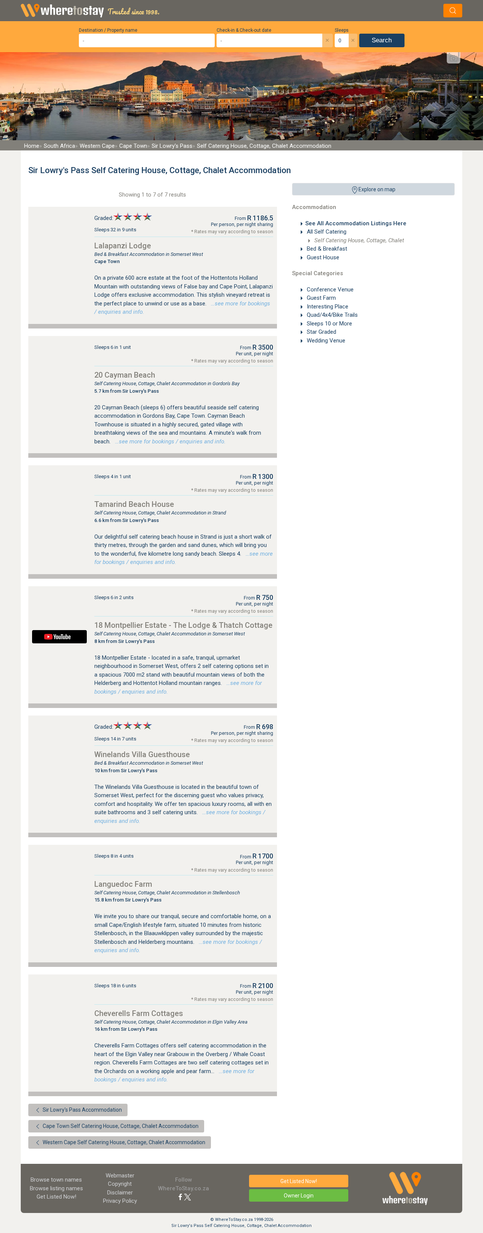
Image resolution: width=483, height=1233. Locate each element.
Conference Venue (329, 289)
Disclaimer (120, 1192)
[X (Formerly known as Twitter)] (187, 1196)
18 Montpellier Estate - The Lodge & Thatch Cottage (183, 625)
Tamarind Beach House (134, 504)
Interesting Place (326, 306)
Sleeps (342, 30)
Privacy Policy (120, 1200)
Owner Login (299, 1196)
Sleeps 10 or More (328, 323)
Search (382, 40)
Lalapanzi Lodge (122, 245)
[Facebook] (180, 1196)
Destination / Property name (108, 30)
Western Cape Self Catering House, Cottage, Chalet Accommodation (123, 1142)
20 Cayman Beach (124, 375)
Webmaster (120, 1175)
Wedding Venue (325, 340)
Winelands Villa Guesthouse (142, 754)
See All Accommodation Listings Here (355, 223)
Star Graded (320, 331)
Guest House (322, 257)
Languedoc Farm (123, 884)
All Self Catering (325, 231)
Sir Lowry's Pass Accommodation (82, 1110)
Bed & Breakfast (326, 248)
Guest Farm (320, 297)
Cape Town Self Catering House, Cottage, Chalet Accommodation (120, 1126)
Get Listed (56, 1196)
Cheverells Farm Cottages (138, 1013)
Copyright (120, 1183)
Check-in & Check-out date (244, 30)
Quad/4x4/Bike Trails (331, 314)
